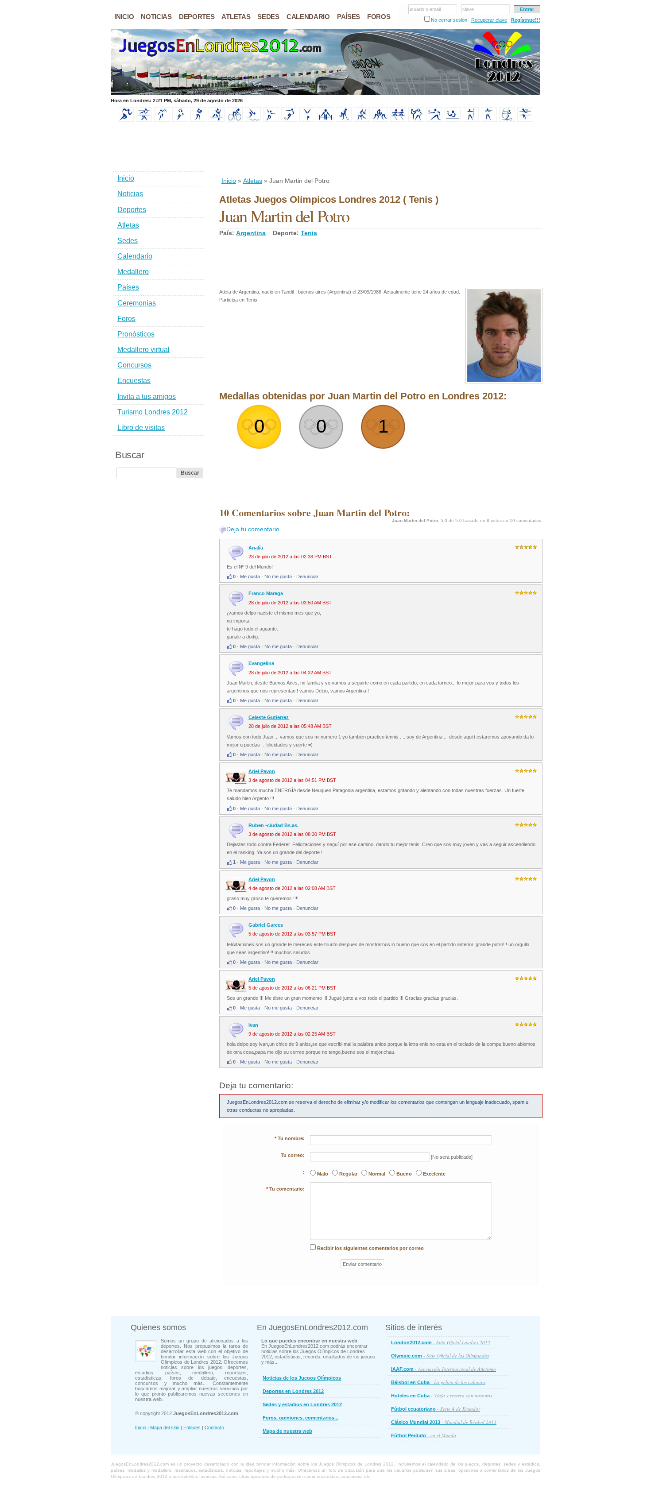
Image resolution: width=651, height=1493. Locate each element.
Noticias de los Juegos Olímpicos (302, 1378)
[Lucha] (380, 120)
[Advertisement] (380, 150)
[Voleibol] (525, 120)
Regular (348, 1173)
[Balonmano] (180, 120)
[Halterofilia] (325, 120)
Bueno (404, 1173)
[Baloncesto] (162, 120)
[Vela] (507, 120)
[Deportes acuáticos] (253, 120)
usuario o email (424, 9)
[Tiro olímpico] (489, 120)
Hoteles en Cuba (441, 1395)
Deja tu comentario (252, 529)
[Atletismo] (126, 120)
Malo (322, 1173)
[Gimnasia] (307, 120)
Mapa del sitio (164, 1427)
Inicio (228, 180)
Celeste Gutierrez (268, 717)
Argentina (251, 232)
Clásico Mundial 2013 (443, 1422)
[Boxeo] (198, 120)
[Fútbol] (289, 120)
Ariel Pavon (261, 771)
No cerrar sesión (449, 20)
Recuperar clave (489, 20)
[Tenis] (434, 120)
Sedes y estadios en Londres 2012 (302, 1404)
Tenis (309, 232)
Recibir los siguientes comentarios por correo (370, 1248)
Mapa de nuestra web (287, 1431)
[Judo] (362, 120)
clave (468, 9)
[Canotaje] (217, 120)
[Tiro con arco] (471, 120)
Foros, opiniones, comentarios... (300, 1417)
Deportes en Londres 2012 (293, 1391)
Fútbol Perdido (423, 1435)
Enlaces (192, 1427)
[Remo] (398, 120)
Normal (376, 1173)
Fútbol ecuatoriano (435, 1408)
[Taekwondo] (416, 120)
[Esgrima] (271, 120)
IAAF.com (443, 1368)
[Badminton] (144, 120)
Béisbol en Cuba (438, 1382)
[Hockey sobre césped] (344, 120)
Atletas (252, 180)
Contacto (214, 1427)
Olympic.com (440, 1355)
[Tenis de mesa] (453, 120)
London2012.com (440, 1342)
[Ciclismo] (235, 120)
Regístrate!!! (525, 20)
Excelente (434, 1173)
